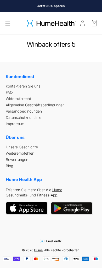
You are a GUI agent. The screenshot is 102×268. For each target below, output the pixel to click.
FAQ (9, 92)
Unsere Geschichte (22, 147)
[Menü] (8, 23)
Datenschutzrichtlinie (23, 117)
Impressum (15, 124)
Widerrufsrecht (18, 99)
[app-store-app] (27, 208)
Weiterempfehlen (20, 153)
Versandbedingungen (24, 111)
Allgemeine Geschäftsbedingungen (35, 105)
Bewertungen (17, 159)
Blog (9, 166)
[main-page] (51, 23)
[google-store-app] (72, 208)
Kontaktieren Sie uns (23, 86)
